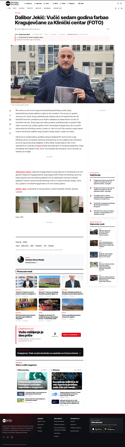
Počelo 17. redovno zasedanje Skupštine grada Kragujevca (48, 293)
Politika (21, 8)
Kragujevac (39, 245)
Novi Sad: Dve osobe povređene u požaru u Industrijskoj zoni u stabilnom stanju (104, 212)
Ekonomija (47, 8)
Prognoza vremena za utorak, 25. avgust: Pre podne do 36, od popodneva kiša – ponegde (104, 181)
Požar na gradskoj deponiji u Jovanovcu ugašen (71, 316)
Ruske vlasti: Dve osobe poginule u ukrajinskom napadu (35, 399)
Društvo (38, 8)
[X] (118, 8)
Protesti (30, 8)
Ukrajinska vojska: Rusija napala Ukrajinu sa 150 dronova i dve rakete (105, 255)
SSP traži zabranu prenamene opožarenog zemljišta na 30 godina (25, 316)
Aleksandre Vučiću (23, 172)
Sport (41, 312)
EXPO (32, 245)
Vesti (14, 8)
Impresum (73, 424)
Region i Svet (58, 8)
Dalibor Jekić (21, 189)
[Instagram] (121, 8)
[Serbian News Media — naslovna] (11, 3)
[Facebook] (115, 8)
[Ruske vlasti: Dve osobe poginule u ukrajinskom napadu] (21, 400)
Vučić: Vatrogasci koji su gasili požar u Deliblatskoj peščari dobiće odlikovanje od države (106, 244)
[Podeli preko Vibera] (10, 120)
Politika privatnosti (59, 424)
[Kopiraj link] (10, 129)
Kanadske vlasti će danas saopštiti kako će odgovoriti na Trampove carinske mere (103, 197)
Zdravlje (40, 431)
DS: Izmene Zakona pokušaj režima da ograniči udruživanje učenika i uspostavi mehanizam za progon (106, 266)
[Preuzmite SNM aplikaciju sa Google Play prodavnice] (109, 429)
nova (39, 146)
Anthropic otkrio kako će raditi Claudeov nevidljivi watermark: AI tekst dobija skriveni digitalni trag (69, 402)
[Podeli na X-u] (10, 115)
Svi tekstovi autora (30, 262)
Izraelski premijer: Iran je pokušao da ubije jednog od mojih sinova (35, 393)
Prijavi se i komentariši (71, 334)
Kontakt (56, 436)
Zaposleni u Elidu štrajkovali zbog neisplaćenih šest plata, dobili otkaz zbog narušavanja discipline (107, 279)
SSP (45, 245)
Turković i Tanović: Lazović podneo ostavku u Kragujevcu (26, 293)
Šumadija (51, 245)
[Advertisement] (49, 162)
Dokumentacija (74, 431)
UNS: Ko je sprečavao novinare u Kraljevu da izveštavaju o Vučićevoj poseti (104, 233)
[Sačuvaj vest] (10, 133)
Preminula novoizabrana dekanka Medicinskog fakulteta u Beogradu (104, 204)
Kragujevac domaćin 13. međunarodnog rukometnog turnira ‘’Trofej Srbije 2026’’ (48, 316)
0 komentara (61, 34)
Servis (64, 312)
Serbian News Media (24, 34)
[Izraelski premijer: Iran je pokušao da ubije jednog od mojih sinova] (21, 394)
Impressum (57, 433)
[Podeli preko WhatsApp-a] (10, 124)
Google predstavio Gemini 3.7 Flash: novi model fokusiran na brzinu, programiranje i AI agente (70, 394)
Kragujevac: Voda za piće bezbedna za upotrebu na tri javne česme (47, 353)
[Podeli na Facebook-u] (10, 111)
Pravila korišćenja (59, 421)
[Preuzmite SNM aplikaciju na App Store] (97, 429)
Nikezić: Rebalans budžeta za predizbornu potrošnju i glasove (72, 293)
